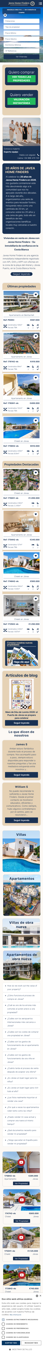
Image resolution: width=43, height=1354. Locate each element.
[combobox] (37, 1296)
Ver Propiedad (21, 1183)
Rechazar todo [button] (31, 1343)
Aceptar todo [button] (11, 1343)
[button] (21, 1349)
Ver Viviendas (21, 57)
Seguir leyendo (21, 723)
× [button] (40, 1296)
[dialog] (21, 1323)
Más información (15, 1315)
